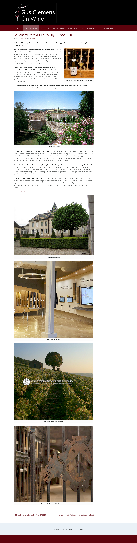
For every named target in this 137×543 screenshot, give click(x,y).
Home (18, 28)
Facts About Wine (89, 28)
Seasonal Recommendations (65, 28)
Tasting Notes (31, 28)
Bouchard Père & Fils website (24, 192)
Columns (45, 28)
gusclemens (31, 38)
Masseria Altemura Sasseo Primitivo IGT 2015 (30, 515)
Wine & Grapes (107, 28)
